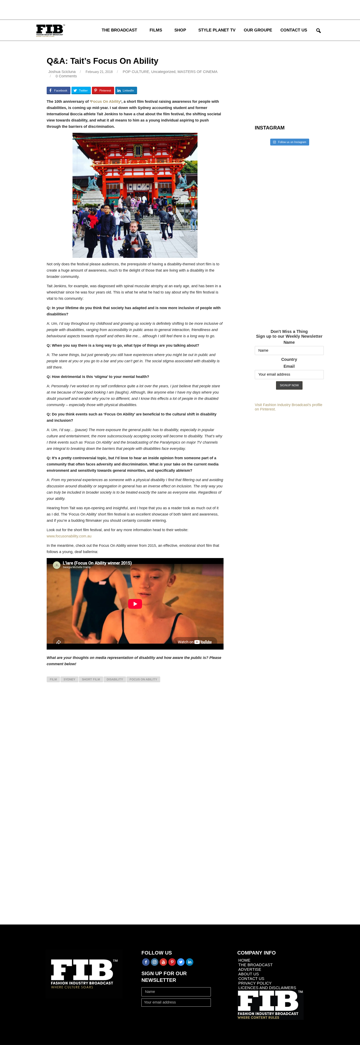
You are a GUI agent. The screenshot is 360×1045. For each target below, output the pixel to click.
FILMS (156, 30)
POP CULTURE (136, 72)
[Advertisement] (122, 9)
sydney (69, 679)
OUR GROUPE (258, 30)
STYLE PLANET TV (216, 30)
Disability (115, 679)
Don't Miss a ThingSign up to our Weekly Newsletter (289, 334)
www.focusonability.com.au (69, 536)
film (53, 679)
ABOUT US (248, 974)
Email (289, 366)
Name (289, 342)
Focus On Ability (105, 101)
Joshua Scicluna (62, 72)
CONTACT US (293, 30)
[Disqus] (135, 748)
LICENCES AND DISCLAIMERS (267, 988)
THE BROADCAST (119, 30)
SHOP (180, 30)
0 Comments (66, 76)
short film (91, 679)
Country (289, 359)
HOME (244, 960)
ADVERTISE (249, 969)
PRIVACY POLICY (255, 983)
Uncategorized (163, 72)
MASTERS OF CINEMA (198, 72)
